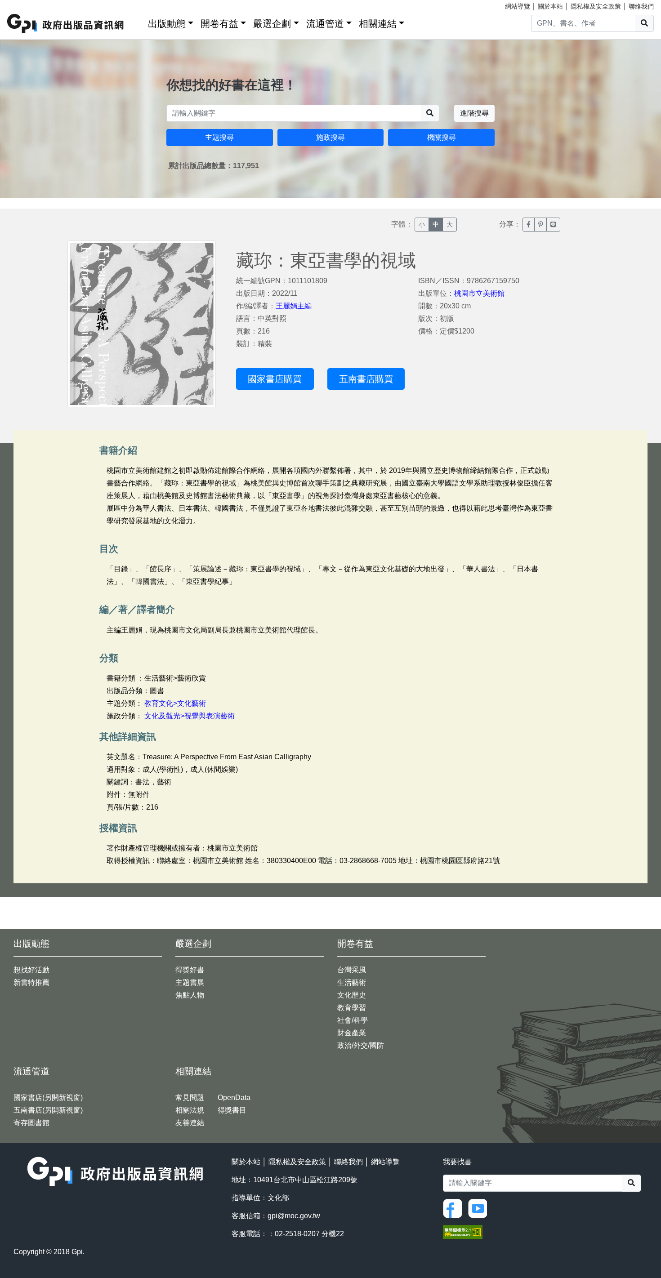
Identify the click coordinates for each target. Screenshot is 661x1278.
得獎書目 (232, 1110)
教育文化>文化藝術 (175, 703)
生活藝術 (351, 982)
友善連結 (189, 1123)
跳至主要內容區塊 (25, 4)
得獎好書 (189, 970)
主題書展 (189, 982)
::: (138, 22)
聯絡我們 (641, 6)
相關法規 (189, 1110)
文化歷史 (351, 995)
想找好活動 (31, 970)
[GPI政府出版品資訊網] (66, 24)
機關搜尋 (441, 137)
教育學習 (351, 1007)
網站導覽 (517, 6)
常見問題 (189, 1097)
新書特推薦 (31, 982)
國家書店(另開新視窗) (48, 1097)
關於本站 (550, 6)
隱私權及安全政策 (596, 6)
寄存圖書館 (31, 1123)
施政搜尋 (330, 137)
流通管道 (325, 23)
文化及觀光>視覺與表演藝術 (189, 716)
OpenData (234, 1097)
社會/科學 (352, 1020)
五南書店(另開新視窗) (48, 1110)
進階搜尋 (474, 113)
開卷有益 (219, 23)
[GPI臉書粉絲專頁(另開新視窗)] (454, 1207)
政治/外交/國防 (360, 1045)
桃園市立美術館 (479, 293)
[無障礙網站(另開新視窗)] (462, 1231)
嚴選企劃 (272, 23)
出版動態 (167, 23)
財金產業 (351, 1033)
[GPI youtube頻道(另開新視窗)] (479, 1207)
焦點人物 (189, 995)
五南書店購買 (366, 379)
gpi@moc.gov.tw (294, 1216)
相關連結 (378, 23)
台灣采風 (351, 970)
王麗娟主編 (294, 306)
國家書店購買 (275, 379)
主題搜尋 (219, 137)
